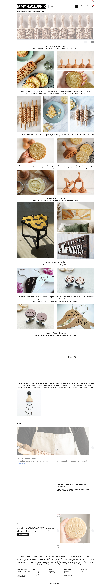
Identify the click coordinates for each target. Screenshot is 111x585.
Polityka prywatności (21, 575)
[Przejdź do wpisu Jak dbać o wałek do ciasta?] (53, 441)
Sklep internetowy (55, 583)
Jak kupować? (52, 572)
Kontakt (82, 572)
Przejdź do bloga (26, 423)
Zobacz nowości (23, 534)
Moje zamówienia (68, 572)
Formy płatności (36, 575)
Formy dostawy (36, 571)
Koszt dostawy (36, 574)
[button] (76, 6)
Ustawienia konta (68, 575)
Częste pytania (52, 571)
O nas (81, 571)
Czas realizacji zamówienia (38, 572)
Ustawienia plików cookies (22, 577)
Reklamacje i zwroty (21, 574)
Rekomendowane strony (85, 574)
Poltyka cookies (20, 576)
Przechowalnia (67, 574)
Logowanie (66, 571)
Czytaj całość (21, 463)
